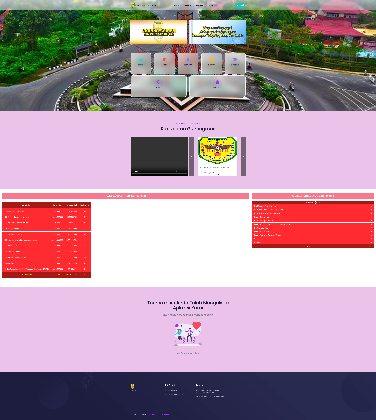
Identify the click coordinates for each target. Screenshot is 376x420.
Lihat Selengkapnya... (208, 172)
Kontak (211, 5)
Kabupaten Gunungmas (173, 394)
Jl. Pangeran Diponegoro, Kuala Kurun (210, 396)
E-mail (240, 5)
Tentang (187, 5)
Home (176, 5)
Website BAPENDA (171, 390)
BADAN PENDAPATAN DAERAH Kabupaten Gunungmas (207, 391)
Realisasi (199, 5)
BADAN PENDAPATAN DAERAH (157, 414)
